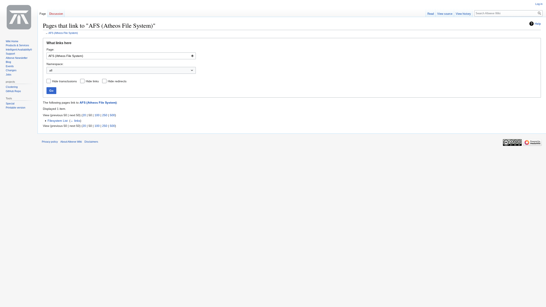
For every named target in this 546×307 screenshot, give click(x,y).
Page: (50, 49)
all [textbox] (50, 70)
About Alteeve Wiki (71, 141)
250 (104, 115)
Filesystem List (58, 120)
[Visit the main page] (19, 17)
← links (75, 120)
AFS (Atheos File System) (63, 33)
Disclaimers (91, 141)
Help (538, 23)
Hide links (92, 81)
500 (112, 115)
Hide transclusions (64, 81)
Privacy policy (50, 141)
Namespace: (55, 64)
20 (84, 115)
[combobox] (121, 55)
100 (97, 115)
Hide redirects (117, 81)
